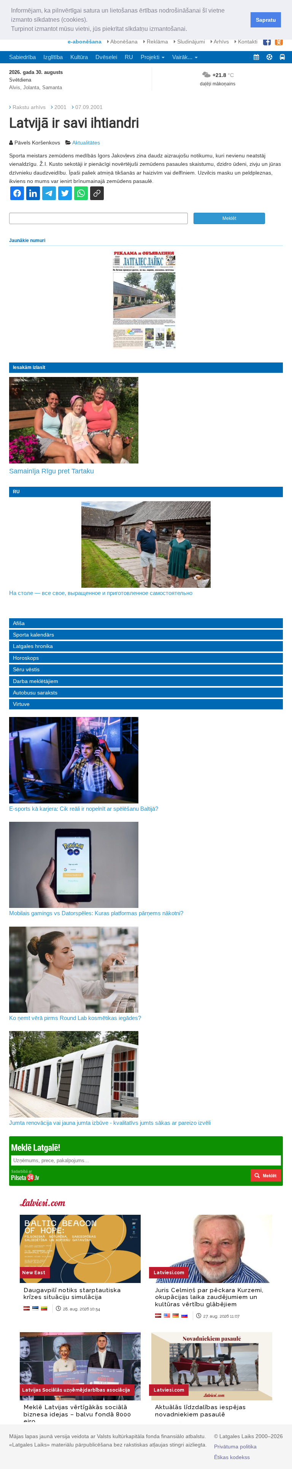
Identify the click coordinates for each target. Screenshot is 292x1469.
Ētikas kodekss (232, 1457)
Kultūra (79, 57)
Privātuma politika (235, 1446)
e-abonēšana (85, 41)
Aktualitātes (86, 143)
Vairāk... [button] (183, 57)
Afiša (19, 623)
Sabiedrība (22, 57)
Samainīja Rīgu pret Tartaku (51, 471)
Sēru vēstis (26, 669)
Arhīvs (221, 41)
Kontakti (246, 41)
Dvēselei (106, 57)
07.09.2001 (89, 107)
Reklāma (156, 41)
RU (129, 57)
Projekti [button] (151, 57)
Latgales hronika (33, 646)
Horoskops (26, 658)
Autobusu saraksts (35, 693)
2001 (60, 107)
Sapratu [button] (266, 20)
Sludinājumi (190, 41)
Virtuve (21, 704)
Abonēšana (123, 41)
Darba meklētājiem (35, 681)
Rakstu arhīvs (29, 107)
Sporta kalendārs (33, 635)
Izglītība (53, 57)
